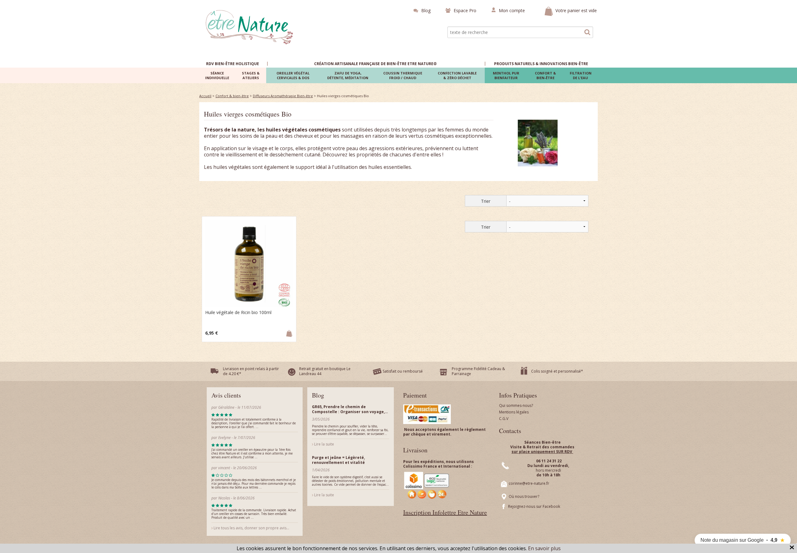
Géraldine (226, 407)
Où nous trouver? (524, 496)
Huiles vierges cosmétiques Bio (247, 113)
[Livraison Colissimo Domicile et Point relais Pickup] (426, 485)
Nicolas (224, 498)
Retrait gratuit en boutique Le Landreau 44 (325, 371)
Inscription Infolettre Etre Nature (445, 512)
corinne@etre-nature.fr (529, 483)
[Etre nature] (249, 26)
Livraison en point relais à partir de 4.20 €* (251, 371)
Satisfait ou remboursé (403, 371)
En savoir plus (544, 548)
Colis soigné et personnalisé (556, 371)
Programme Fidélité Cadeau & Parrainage (478, 371)
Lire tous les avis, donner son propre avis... (251, 528)
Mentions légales (514, 412)
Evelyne (225, 437)
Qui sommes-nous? (516, 405)
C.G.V (503, 418)
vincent (224, 467)
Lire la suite (323, 444)
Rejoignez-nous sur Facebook (534, 506)
